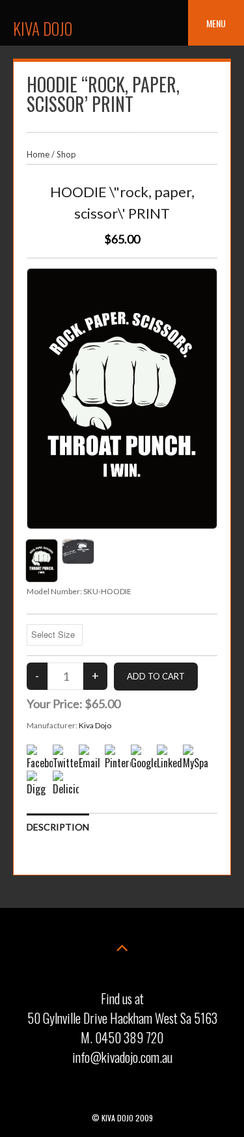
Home (38, 154)
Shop (66, 154)
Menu (216, 23)
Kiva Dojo (42, 28)
